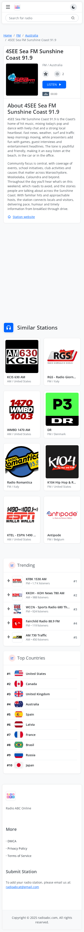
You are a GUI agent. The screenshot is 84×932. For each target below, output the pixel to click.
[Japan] (18, 765)
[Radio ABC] (18, 7)
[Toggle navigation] (8, 7)
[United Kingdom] (18, 694)
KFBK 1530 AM (36, 579)
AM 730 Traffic (36, 635)
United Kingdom (38, 694)
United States (36, 674)
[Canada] (18, 684)
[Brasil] (18, 744)
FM (18, 35)
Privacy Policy (17, 848)
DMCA (12, 841)
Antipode (54, 535)
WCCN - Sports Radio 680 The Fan (48, 607)
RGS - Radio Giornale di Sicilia (62, 377)
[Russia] (18, 755)
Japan (30, 765)
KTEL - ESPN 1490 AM (22, 535)
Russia (30, 755)
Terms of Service (19, 856)
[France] (18, 734)
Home (7, 35)
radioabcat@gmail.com (22, 887)
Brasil (30, 745)
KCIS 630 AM (16, 377)
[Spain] (18, 714)
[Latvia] (18, 724)
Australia (31, 35)
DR (49, 430)
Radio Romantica (19, 482)
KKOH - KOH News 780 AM (45, 593)
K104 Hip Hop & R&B (62, 482)
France (31, 735)
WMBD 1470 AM (18, 430)
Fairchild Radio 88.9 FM (43, 621)
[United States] (18, 673)
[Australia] (18, 704)
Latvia (30, 724)
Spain (30, 714)
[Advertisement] (42, 270)
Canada (31, 684)
